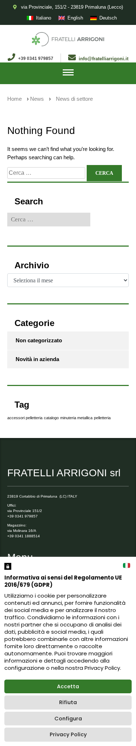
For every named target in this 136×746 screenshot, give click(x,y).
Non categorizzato (39, 340)
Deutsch (108, 18)
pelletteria (102, 418)
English (75, 18)
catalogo (51, 418)
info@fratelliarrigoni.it (103, 58)
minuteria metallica (76, 418)
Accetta (68, 686)
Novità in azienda (37, 359)
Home (14, 99)
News (37, 99)
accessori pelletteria (24, 418)
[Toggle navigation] (68, 73)
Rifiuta (68, 702)
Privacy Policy (68, 734)
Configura (68, 718)
